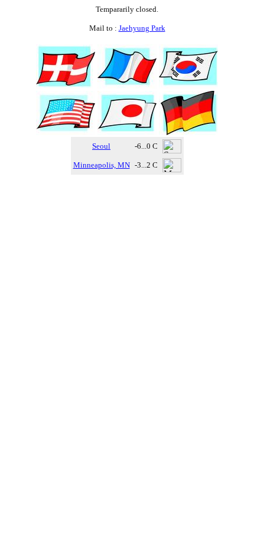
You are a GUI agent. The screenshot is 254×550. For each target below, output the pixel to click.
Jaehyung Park (142, 28)
